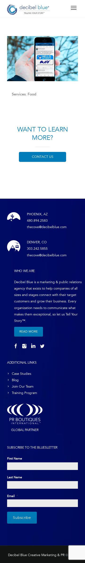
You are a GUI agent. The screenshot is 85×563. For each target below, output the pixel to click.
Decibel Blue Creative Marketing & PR (36, 555)
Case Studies (21, 374)
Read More (28, 331)
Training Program (24, 393)
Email (12, 496)
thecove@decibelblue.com (47, 227)
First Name (14, 458)
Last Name (14, 477)
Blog (15, 380)
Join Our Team (23, 387)
